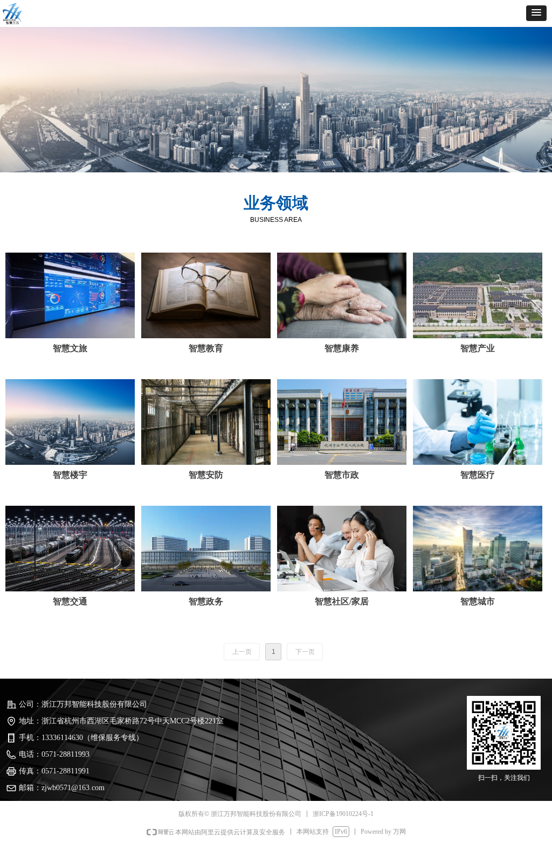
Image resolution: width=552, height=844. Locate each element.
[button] (536, 13)
